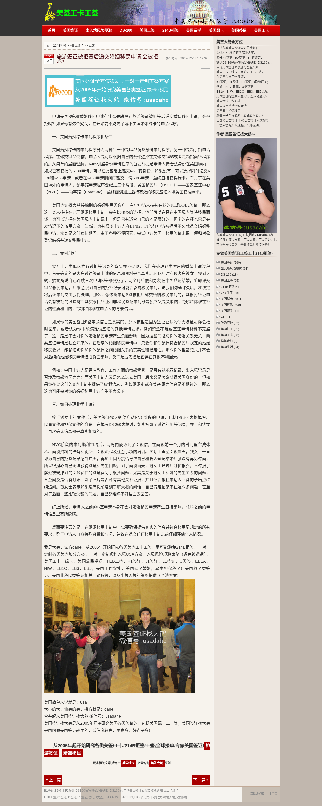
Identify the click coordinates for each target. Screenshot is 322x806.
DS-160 (125, 30)
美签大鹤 (157, 763)
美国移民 (239, 30)
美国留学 (193, 30)
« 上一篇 (53, 780)
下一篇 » (201, 780)
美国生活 (230, 347)
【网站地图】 (257, 794)
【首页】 (274, 794)
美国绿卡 (216, 30)
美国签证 (70, 30)
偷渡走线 (229, 341)
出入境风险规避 (99, 30)
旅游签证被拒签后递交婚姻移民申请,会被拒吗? (107, 59)
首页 (51, 30)
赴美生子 (230, 293)
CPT (226, 317)
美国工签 (147, 30)
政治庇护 (230, 323)
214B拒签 (71, 9)
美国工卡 (261, 30)
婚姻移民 (72, 753)
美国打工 (230, 329)
